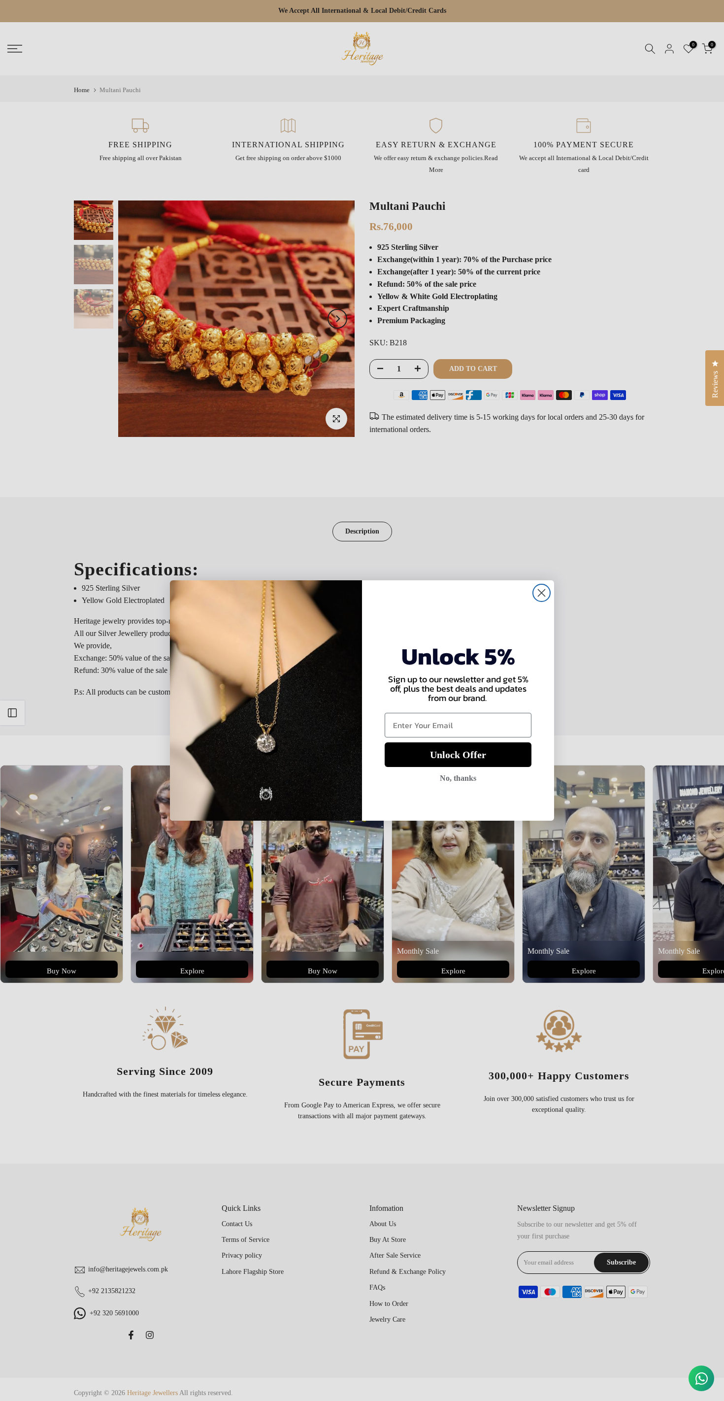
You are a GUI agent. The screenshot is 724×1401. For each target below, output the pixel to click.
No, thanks (458, 778)
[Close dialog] (541, 592)
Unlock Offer (458, 754)
